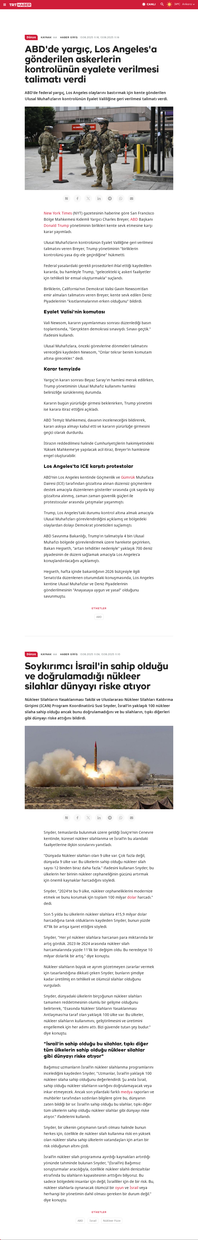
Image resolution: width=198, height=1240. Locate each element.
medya (127, 1091)
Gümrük (128, 477)
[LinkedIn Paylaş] (99, 198)
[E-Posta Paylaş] (131, 198)
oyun (119, 1187)
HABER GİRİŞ (69, 37)
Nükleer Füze (111, 1220)
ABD (134, 219)
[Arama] (162, 4)
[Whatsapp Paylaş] (121, 198)
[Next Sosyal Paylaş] (66, 198)
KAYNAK (46, 37)
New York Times (58, 213)
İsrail (134, 1187)
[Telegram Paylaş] (110, 198)
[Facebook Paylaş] (77, 198)
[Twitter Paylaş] (88, 198)
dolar (132, 897)
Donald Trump (56, 225)
